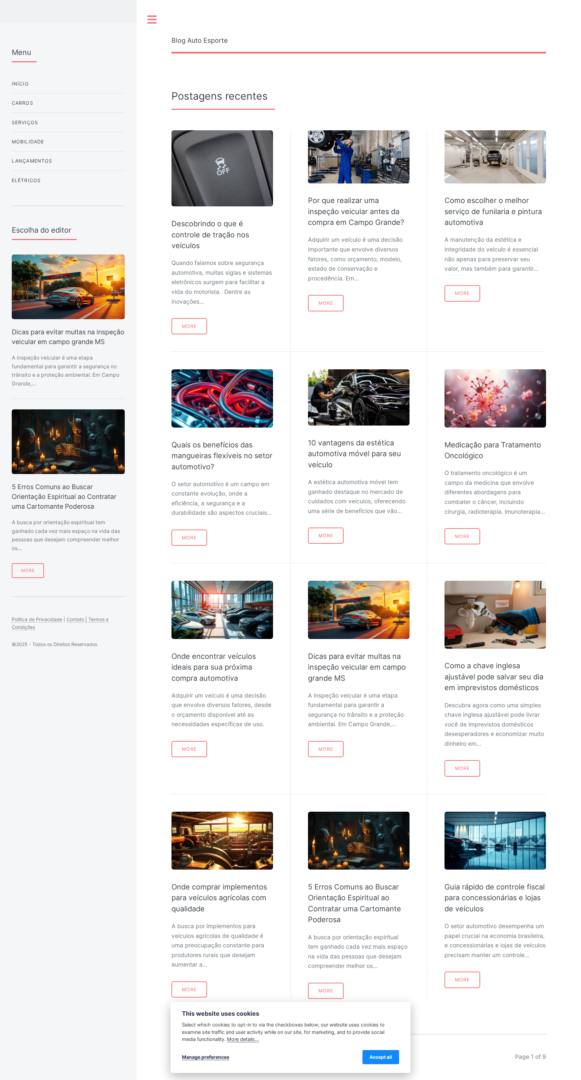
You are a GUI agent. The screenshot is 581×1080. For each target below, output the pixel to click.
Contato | (77, 619)
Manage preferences (205, 1057)
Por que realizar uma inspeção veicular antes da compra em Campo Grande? (356, 211)
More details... (243, 1039)
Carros (22, 103)
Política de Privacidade (37, 619)
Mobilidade (28, 141)
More (189, 326)
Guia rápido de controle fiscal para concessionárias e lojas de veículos (494, 897)
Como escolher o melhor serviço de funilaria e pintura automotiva (493, 211)
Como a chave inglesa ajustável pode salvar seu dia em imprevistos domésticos (493, 676)
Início (20, 84)
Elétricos (26, 180)
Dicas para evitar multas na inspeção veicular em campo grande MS (357, 667)
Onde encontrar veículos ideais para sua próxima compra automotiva (213, 667)
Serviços (25, 122)
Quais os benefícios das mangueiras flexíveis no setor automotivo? (221, 455)
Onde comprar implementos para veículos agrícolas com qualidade (219, 897)
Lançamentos (32, 161)
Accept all (381, 1057)
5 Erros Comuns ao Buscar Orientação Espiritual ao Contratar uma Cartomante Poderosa (64, 497)
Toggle (152, 19)
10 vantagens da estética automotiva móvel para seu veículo (354, 453)
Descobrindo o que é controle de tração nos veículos (210, 234)
